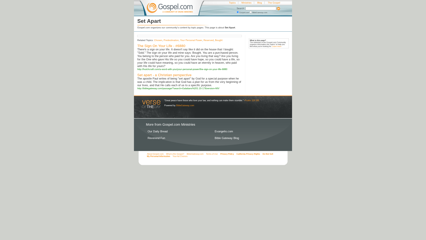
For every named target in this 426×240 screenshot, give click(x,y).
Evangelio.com (224, 131)
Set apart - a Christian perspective (164, 75)
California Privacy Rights (248, 154)
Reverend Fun (156, 138)
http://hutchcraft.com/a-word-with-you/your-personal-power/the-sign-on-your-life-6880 (182, 69)
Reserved (209, 40)
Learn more (276, 46)
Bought (218, 40)
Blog (259, 2)
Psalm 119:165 (252, 100)
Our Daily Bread (158, 131)
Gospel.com (244, 13)
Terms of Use (212, 154)
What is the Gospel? (175, 154)
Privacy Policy (227, 154)
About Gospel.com (155, 154)
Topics (232, 2)
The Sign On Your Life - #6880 (161, 46)
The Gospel (274, 2)
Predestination (171, 40)
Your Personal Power (191, 40)
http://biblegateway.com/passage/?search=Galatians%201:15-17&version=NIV (178, 88)
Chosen (158, 40)
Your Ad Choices (180, 156)
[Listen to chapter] (261, 100)
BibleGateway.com (259, 13)
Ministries (246, 2)
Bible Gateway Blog (227, 138)
